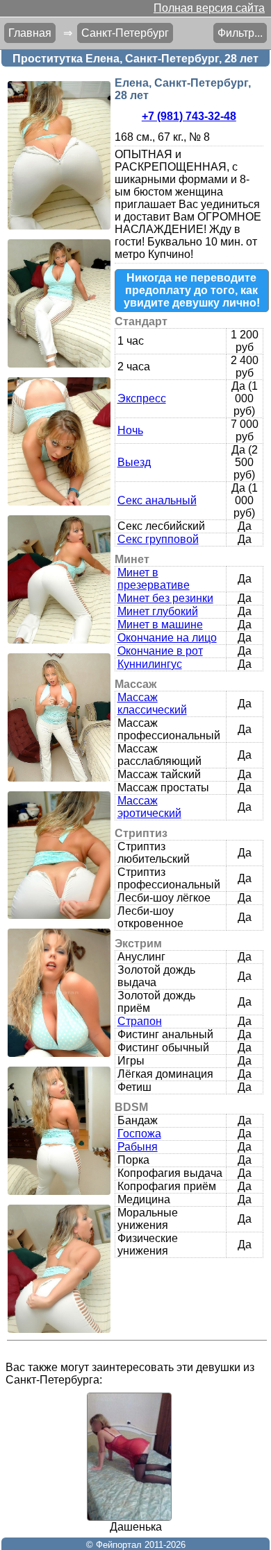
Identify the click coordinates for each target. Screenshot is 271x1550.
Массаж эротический (149, 807)
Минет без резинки (165, 598)
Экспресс (141, 398)
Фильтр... (240, 33)
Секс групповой (158, 539)
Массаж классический (152, 703)
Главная (29, 33)
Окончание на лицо (167, 638)
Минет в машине (160, 624)
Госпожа (139, 1133)
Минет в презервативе (153, 579)
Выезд (134, 462)
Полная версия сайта (209, 8)
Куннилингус (149, 664)
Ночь (130, 430)
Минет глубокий (157, 611)
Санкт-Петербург (125, 33)
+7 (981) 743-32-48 (189, 116)
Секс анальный (157, 500)
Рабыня (137, 1147)
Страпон (139, 1021)
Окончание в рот (160, 651)
